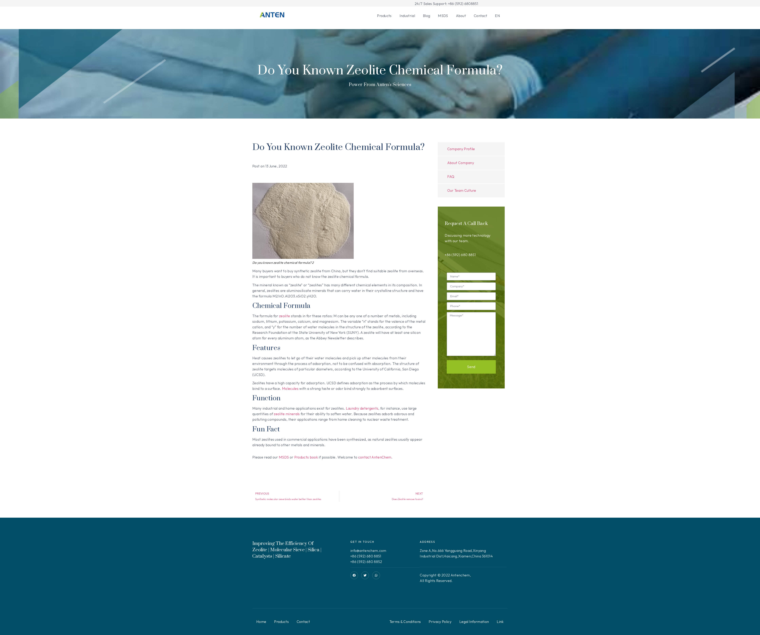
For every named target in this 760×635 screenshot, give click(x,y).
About (461, 15)
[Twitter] (365, 575)
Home (261, 621)
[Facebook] (354, 575)
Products (384, 15)
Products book (306, 457)
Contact (480, 15)
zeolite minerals (287, 414)
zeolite (284, 316)
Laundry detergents (362, 408)
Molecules (290, 388)
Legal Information (474, 621)
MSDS (443, 15)
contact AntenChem (374, 457)
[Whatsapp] (376, 575)
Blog (426, 15)
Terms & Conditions (405, 621)
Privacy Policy (440, 621)
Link (500, 621)
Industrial (407, 15)
